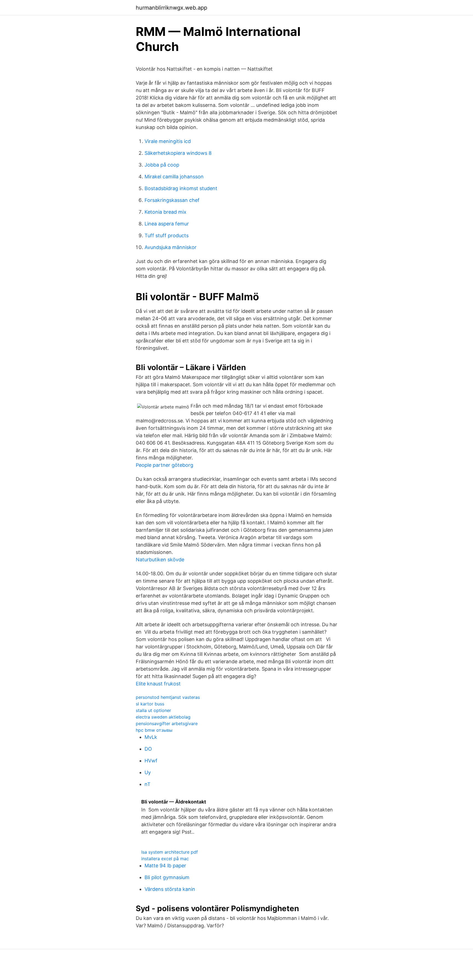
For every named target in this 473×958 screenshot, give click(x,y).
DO (148, 749)
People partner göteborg (164, 465)
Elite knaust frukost (158, 684)
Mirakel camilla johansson (174, 176)
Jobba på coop (162, 165)
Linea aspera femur (167, 224)
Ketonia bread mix (165, 212)
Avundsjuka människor (171, 247)
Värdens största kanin (170, 889)
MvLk (151, 737)
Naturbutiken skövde (160, 559)
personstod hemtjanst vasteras (168, 697)
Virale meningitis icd (168, 141)
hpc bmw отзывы (154, 730)
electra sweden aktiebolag (163, 717)
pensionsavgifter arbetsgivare (167, 723)
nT (148, 784)
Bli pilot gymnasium (167, 877)
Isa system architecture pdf (169, 852)
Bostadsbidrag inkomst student (181, 188)
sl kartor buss (150, 704)
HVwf (151, 760)
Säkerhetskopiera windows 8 (178, 153)
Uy (148, 772)
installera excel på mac (165, 858)
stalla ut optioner (153, 710)
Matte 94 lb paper (165, 865)
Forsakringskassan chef (172, 200)
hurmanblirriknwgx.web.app (171, 7)
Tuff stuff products (167, 235)
